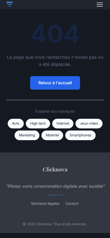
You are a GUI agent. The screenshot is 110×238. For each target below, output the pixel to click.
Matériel (52, 135)
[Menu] (100, 5)
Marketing (27, 135)
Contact (72, 203)
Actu (15, 123)
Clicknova (55, 169)
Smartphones (80, 135)
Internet (63, 123)
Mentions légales (45, 203)
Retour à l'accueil (55, 82)
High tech (38, 123)
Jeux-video (89, 123)
